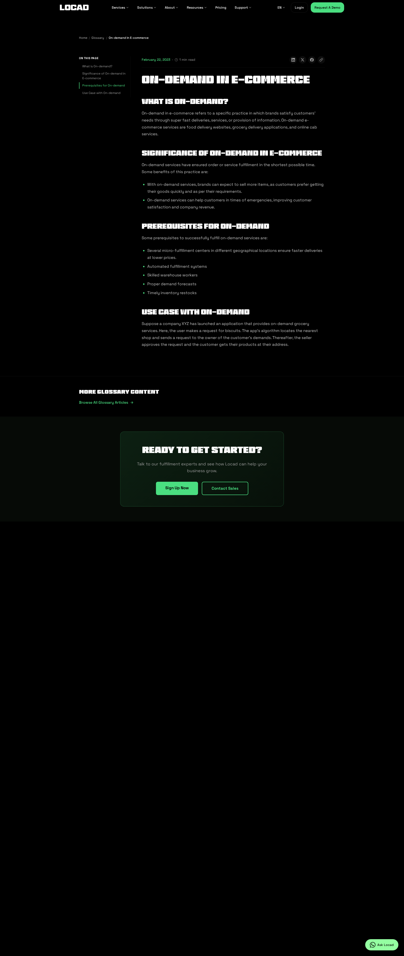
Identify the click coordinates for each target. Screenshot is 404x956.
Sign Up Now (177, 487)
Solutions (145, 7)
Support (241, 7)
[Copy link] (321, 60)
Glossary (97, 38)
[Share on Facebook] (312, 60)
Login (299, 7)
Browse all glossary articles (103, 402)
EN (279, 7)
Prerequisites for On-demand (103, 85)
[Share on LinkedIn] (293, 60)
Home (83, 38)
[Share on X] (302, 60)
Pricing (220, 7)
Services (118, 7)
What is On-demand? (97, 66)
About (170, 7)
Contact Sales (225, 488)
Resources (195, 7)
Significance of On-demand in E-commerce (104, 75)
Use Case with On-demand (101, 93)
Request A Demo (327, 7)
